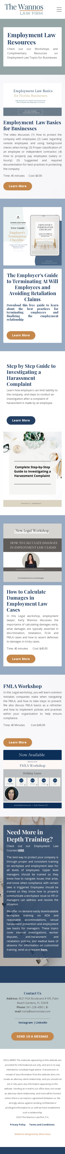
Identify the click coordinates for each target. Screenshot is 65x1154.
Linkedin (41, 1022)
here (44, 949)
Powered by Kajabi (32, 1148)
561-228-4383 (34, 1007)
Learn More (18, 186)
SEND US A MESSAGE (32, 1036)
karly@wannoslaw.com (36, 1011)
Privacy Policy (18, 1124)
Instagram (26, 1022)
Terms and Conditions (41, 1124)
